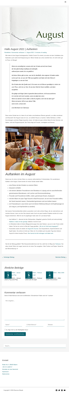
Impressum (5, 371)
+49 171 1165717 (7, 367)
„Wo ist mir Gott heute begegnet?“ (49, 226)
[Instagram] (62, 390)
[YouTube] (64, 390)
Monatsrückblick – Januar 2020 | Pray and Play (12, 278)
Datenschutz (5, 374)
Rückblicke (7, 52)
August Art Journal (33, 228)
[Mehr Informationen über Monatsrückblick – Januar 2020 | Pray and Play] (13, 273)
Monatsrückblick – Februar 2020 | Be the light (33, 278)
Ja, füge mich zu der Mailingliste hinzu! (17, 329)
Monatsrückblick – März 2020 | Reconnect (53, 278)
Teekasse (58, 244)
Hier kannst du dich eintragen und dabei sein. (41, 233)
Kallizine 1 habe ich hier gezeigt (18, 221)
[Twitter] (59, 390)
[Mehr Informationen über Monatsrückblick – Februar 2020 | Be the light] (34, 273)
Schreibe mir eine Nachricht (10, 369)
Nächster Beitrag (61, 257)
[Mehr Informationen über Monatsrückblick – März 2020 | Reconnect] (55, 273)
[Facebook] (56, 390)
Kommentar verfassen (18, 52)
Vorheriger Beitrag (8, 257)
